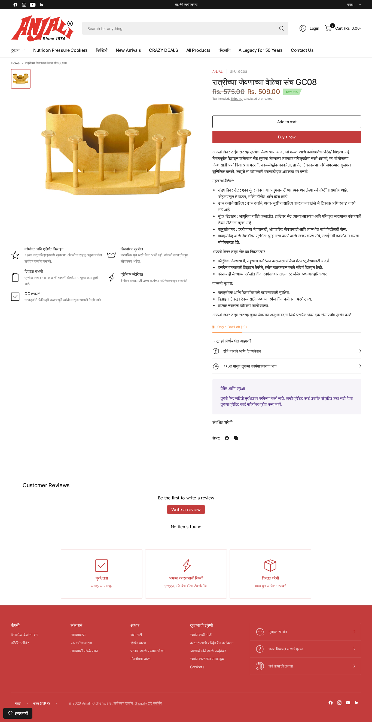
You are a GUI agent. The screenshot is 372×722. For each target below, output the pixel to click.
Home (15, 63)
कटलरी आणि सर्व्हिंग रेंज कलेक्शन (211, 643)
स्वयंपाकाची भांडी (201, 634)
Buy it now (287, 137)
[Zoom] (188, 79)
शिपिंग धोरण (138, 643)
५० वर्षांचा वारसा (81, 643)
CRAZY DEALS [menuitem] (163, 50)
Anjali (217, 71)
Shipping (237, 99)
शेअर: (216, 438)
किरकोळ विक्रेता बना (24, 634)
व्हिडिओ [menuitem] (102, 50)
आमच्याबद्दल (78, 634)
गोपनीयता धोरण (140, 658)
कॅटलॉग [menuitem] (224, 50)
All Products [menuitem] (198, 50)
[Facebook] (15, 4)
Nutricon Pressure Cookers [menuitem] (60, 50)
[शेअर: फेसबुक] (226, 438)
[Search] (281, 28)
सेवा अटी (136, 634)
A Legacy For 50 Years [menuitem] (261, 50)
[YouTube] (32, 4)
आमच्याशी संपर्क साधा (84, 650)
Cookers (197, 667)
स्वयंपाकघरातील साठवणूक (207, 658)
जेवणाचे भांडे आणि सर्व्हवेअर (208, 650)
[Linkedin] (41, 4)
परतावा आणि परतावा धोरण (147, 650)
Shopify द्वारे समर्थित (148, 703)
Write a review (186, 509)
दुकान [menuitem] (15, 50)
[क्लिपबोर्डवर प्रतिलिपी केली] (236, 438)
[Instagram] (24, 4)
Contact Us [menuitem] (302, 50)
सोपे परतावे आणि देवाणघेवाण (242, 351)
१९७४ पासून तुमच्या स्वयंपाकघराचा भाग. (250, 366)
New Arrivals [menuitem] (128, 50)
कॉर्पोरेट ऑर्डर (20, 643)
